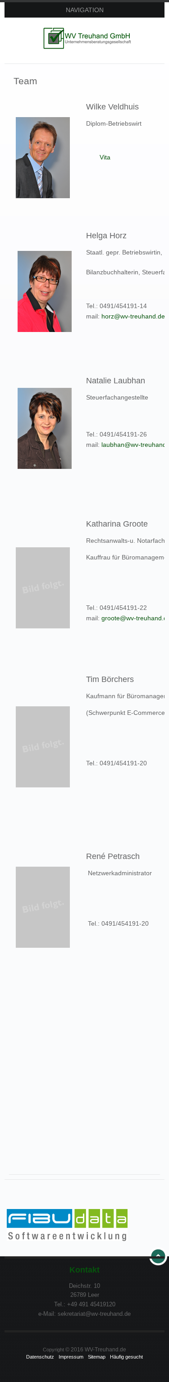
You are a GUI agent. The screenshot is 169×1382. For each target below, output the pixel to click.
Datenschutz (40, 1356)
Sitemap (96, 1356)
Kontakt (84, 1269)
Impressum (71, 1356)
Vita (105, 157)
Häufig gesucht (126, 1356)
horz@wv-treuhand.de (133, 316)
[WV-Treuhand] (89, 38)
